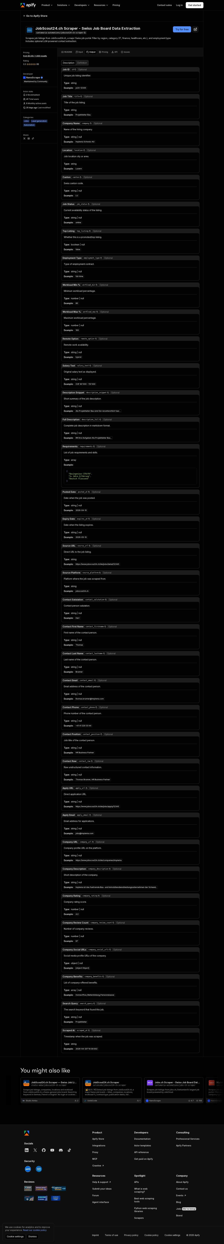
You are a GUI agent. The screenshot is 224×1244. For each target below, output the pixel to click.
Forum (95, 1195)
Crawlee (96, 1165)
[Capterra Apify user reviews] (58, 1188)
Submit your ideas (102, 1188)
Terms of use (111, 1235)
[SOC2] (39, 1169)
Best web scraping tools (144, 1200)
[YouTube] (52, 1150)
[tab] (66, 52)
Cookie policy (151, 1235)
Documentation (142, 1139)
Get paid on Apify (143, 1159)
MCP (94, 1159)
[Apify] (28, 5)
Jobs (186, 1208)
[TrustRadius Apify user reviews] (42, 1198)
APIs (136, 1182)
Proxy (95, 1152)
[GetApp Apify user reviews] (28, 1188)
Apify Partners (183, 1145)
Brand (179, 1215)
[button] (75, 69)
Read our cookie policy (35, 1230)
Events (179, 1195)
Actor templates (142, 1145)
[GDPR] (28, 1169)
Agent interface (100, 1202)
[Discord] (60, 1150)
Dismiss (32, 1236)
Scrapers (139, 1218)
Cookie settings (172, 1235)
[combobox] (195, 29)
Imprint (95, 1235)
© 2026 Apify (193, 1235)
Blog (178, 1202)
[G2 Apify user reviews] (29, 1198)
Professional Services (187, 1139)
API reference (141, 1152)
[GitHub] (43, 1150)
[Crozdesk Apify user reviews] (55, 1198)
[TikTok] (69, 1150)
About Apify (182, 1182)
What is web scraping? (141, 1190)
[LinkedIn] (26, 1150)
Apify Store (98, 1139)
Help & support (100, 1182)
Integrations (98, 1145)
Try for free (182, 29)
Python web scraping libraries (145, 1210)
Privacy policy (131, 1235)
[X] (35, 1150)
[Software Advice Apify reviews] (41, 1188)
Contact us (182, 1188)
